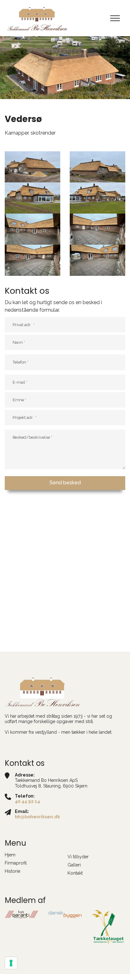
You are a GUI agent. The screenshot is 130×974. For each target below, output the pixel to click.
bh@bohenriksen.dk (37, 816)
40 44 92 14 (27, 801)
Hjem (10, 855)
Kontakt (75, 873)
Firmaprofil (16, 863)
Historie (12, 871)
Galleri (74, 865)
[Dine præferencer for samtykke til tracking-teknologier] (11, 963)
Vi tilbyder (78, 856)
